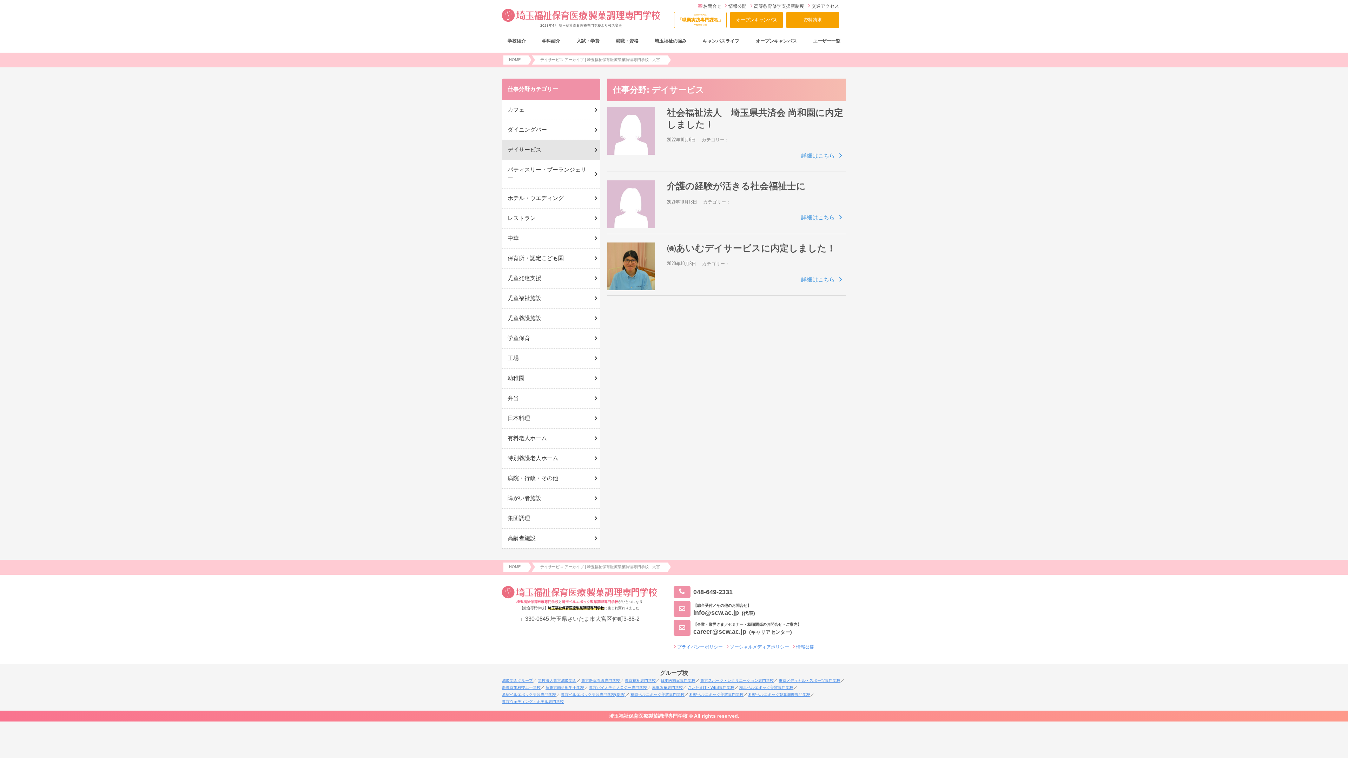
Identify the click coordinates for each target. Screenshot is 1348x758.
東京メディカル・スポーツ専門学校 (809, 680)
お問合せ (712, 6)
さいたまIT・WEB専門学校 (711, 687)
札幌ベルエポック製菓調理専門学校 (779, 694)
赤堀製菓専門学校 (667, 687)
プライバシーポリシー (700, 647)
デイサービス (524, 150)
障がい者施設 (524, 498)
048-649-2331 (713, 591)
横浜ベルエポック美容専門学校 (766, 687)
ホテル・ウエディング (536, 198)
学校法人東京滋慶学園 (557, 680)
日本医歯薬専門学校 (678, 680)
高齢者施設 (522, 538)
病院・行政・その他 (533, 478)
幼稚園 (516, 378)
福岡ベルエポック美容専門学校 (657, 694)
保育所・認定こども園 (536, 258)
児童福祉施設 (524, 298)
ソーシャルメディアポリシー (759, 647)
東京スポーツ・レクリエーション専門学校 (737, 680)
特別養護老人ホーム (533, 458)
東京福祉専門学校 (640, 680)
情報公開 (737, 6)
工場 (513, 358)
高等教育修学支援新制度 (779, 6)
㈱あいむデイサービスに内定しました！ (751, 248)
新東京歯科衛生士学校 (565, 687)
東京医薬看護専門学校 (600, 680)
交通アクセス (825, 6)
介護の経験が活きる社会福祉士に (736, 186)
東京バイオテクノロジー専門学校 (618, 687)
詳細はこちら (818, 156)
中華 (513, 238)
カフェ (516, 110)
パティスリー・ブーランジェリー (547, 174)
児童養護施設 (524, 318)
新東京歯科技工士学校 (521, 687)
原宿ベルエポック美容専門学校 (529, 694)
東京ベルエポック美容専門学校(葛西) (593, 694)
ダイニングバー (527, 130)
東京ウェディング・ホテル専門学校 (533, 701)
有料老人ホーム (527, 438)
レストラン (522, 218)
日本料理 (519, 418)
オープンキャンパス (756, 19)
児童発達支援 (524, 278)
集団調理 (519, 518)
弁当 (513, 398)
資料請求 (813, 19)
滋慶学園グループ (517, 680)
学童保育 (519, 338)
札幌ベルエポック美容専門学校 (716, 694)
